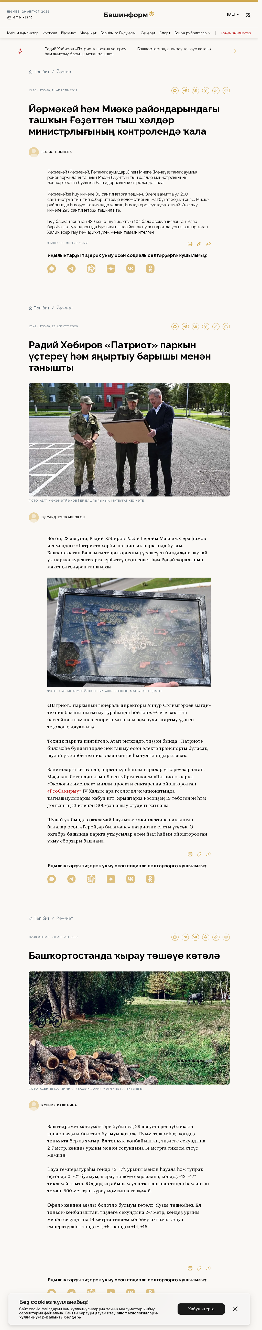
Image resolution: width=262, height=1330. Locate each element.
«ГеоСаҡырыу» (65, 791)
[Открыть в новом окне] (51, 268)
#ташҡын (55, 243)
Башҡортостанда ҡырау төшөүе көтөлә (174, 49)
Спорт (164, 33)
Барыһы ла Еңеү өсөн (119, 33)
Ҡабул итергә (201, 1309)
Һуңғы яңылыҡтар (236, 33)
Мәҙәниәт (88, 33)
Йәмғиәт (68, 33)
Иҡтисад (50, 33)
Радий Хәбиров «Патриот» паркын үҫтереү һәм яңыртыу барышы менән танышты (85, 51)
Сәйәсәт (148, 33)
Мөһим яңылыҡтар (23, 33)
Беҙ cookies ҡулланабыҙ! (54, 1302)
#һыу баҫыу (77, 243)
